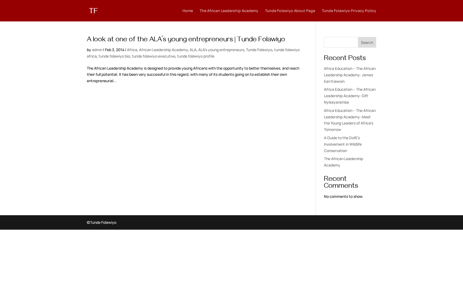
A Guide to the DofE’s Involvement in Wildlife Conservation (343, 144)
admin (97, 49)
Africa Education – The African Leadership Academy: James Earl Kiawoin (350, 75)
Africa (132, 49)
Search (367, 42)
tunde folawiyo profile (195, 56)
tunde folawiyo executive (153, 56)
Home (187, 11)
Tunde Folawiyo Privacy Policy (349, 11)
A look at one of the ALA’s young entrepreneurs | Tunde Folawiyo (186, 40)
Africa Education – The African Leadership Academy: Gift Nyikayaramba (350, 96)
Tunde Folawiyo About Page (290, 11)
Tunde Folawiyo (259, 49)
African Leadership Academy (163, 49)
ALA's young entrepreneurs (221, 49)
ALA (193, 49)
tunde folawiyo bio (114, 56)
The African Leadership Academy (229, 11)
